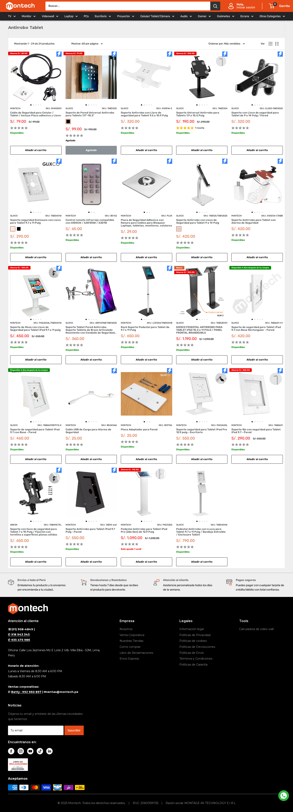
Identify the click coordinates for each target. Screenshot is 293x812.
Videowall (48, 16)
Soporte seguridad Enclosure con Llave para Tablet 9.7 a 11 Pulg (35, 221)
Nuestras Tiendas (131, 641)
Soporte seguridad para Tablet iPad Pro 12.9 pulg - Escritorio (201, 431)
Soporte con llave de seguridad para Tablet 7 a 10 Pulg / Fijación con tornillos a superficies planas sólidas (33, 532)
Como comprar (130, 647)
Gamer (202, 16)
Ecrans (244, 16)
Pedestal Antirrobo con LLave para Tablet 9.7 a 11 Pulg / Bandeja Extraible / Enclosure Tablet (201, 532)
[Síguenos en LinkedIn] (49, 751)
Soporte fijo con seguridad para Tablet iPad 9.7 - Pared (256, 431)
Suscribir (74, 730)
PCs (86, 16)
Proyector (123, 16)
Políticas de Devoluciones (197, 647)
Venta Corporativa (132, 635)
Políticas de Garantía (193, 664)
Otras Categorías (270, 16)
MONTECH (15, 108)
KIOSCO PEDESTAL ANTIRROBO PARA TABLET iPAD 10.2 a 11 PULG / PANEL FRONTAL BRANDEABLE (199, 330)
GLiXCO (14, 215)
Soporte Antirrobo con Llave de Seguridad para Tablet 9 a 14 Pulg (197, 221)
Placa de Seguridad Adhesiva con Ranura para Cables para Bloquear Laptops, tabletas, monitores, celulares (146, 223)
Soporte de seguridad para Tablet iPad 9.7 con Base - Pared (35, 431)
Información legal (191, 629)
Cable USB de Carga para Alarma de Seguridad (88, 431)
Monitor (26, 16)
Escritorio (101, 16)
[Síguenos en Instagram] (21, 751)
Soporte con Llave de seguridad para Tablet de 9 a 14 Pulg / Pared (255, 114)
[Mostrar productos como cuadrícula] (270, 43)
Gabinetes (223, 16)
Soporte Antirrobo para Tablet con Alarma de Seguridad (253, 221)
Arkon (13, 525)
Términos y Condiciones (195, 658)
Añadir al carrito (35, 150)
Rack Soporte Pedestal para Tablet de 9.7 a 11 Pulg (145, 328)
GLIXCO (69, 108)
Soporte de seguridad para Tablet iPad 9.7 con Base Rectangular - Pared (256, 328)
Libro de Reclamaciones (136, 653)
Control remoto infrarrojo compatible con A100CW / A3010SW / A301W (90, 221)
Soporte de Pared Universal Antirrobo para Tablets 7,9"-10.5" (90, 114)
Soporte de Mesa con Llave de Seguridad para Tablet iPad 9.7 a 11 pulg (35, 328)
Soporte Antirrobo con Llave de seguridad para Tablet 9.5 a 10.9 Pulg (144, 114)
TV (9, 16)
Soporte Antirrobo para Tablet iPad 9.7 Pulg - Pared (90, 530)
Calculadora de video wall (256, 629)
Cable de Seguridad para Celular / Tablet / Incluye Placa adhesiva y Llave (35, 114)
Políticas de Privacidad (194, 635)
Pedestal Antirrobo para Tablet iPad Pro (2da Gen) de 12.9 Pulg (144, 530)
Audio (184, 16)
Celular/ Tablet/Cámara (155, 16)
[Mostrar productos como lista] (277, 43)
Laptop (68, 16)
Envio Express (129, 658)
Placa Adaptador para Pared (139, 429)
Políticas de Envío (191, 653)
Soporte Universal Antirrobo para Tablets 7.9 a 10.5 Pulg (197, 114)
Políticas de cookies (193, 641)
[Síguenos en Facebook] (11, 751)
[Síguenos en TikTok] (40, 751)
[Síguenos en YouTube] (30, 751)
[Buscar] (215, 6)
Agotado (91, 150)
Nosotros (126, 629)
